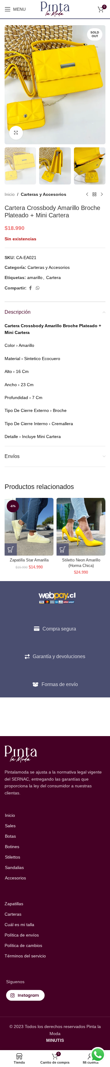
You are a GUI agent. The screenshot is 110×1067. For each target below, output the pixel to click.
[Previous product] (87, 194)
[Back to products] (94, 194)
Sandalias (14, 867)
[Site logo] (55, 8)
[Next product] (101, 194)
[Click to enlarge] (16, 133)
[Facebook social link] (30, 288)
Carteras (13, 914)
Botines (12, 846)
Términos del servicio (25, 955)
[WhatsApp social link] (37, 288)
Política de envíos (22, 935)
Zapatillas (14, 903)
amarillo (34, 277)
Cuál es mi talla (19, 924)
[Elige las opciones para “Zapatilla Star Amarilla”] (11, 549)
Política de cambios (23, 945)
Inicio (10, 194)
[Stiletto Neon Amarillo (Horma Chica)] (81, 527)
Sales (10, 825)
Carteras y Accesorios (43, 194)
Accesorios (15, 877)
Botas (10, 836)
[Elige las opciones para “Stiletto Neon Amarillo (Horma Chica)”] (63, 549)
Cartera (53, 277)
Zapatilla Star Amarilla (29, 560)
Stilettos (12, 857)
